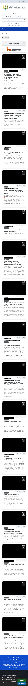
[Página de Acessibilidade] (20, 17)
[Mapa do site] (18, 17)
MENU (4, 28)
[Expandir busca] (24, 43)
